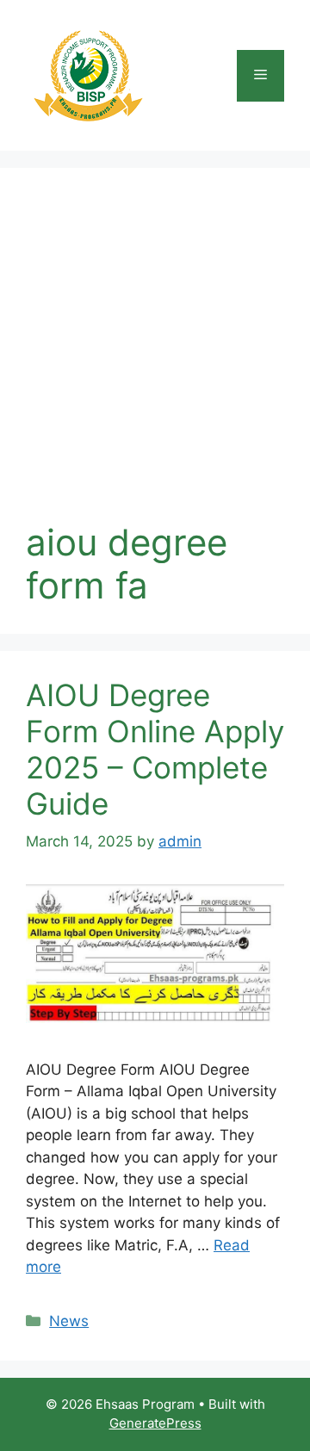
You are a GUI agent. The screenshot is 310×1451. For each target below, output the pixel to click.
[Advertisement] (155, 357)
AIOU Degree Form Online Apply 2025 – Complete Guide (155, 749)
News (69, 1321)
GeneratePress (155, 1423)
